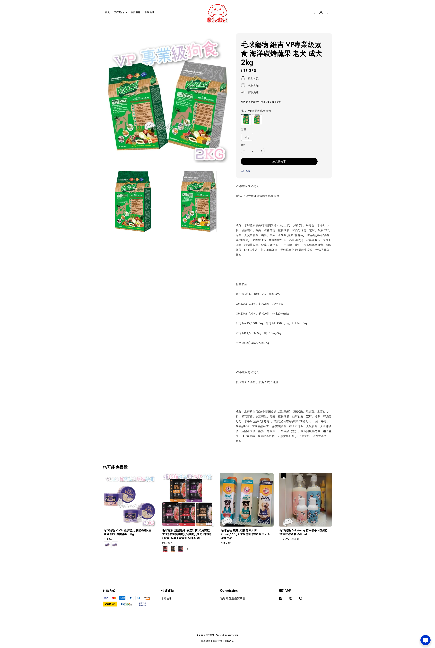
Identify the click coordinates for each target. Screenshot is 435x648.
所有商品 (119, 12)
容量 (244, 129)
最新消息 (135, 12)
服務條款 (206, 641)
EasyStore (233, 634)
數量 (243, 144)
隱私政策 (217, 641)
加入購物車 (279, 161)
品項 (256, 110)
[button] (313, 12)
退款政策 (229, 641)
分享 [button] (248, 171)
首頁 (107, 12)
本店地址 (149, 12)
